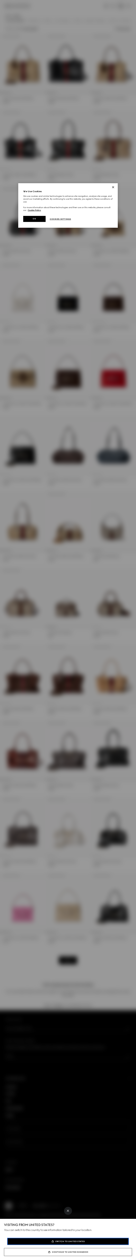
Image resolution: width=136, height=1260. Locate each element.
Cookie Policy (34, 210)
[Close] (68, 1211)
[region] (68, 205)
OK (34, 219)
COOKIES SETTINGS (60, 219)
